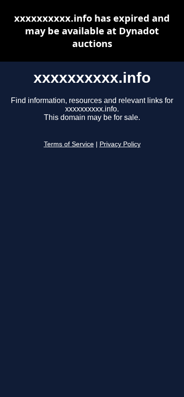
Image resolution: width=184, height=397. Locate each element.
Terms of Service (69, 144)
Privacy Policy (120, 144)
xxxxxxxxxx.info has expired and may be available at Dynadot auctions (92, 31)
